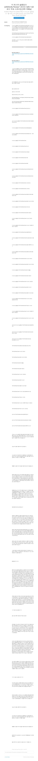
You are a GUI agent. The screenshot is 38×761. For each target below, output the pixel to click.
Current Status (7, 756)
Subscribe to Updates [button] (19, 17)
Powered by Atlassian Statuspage (28, 756)
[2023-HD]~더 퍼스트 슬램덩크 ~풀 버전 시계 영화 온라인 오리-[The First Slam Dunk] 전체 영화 (19, 13)
